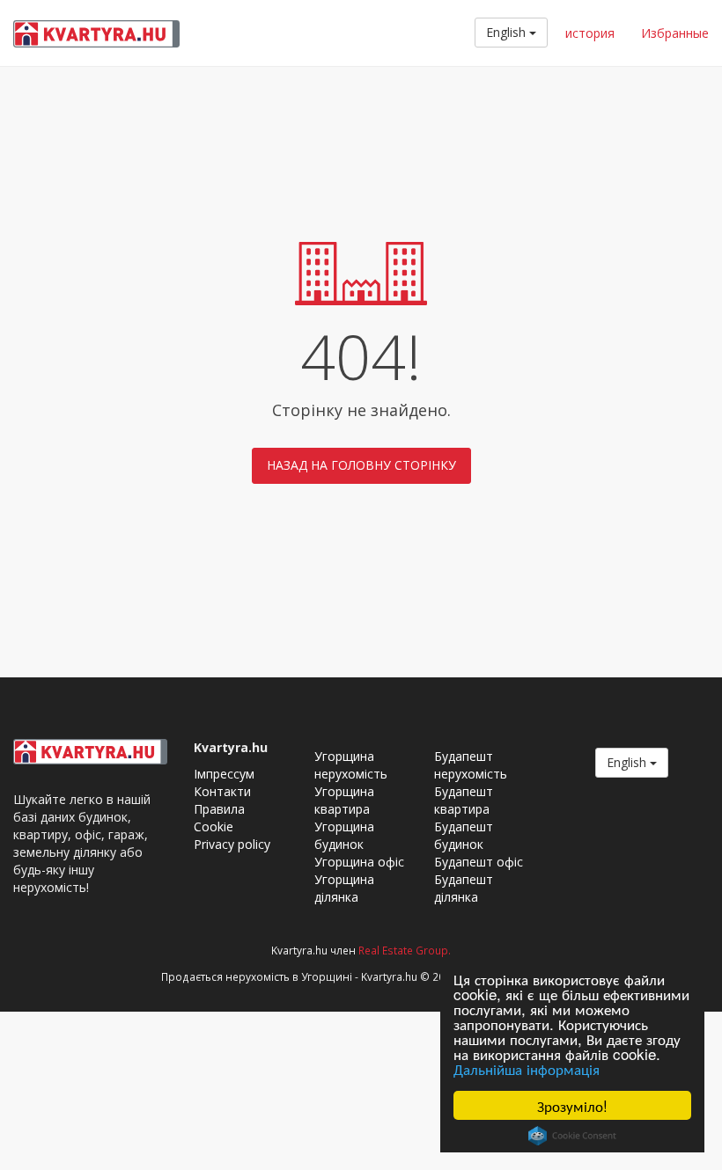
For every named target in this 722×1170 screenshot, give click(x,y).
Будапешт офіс (478, 861)
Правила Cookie (219, 818)
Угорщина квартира (344, 800)
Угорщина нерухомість (350, 765)
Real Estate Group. (404, 950)
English (507, 32)
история (590, 33)
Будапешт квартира (463, 800)
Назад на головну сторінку (361, 465)
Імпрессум (224, 773)
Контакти (222, 791)
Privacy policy (232, 844)
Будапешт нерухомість (470, 765)
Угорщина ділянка (344, 888)
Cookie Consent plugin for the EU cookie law (572, 1135)
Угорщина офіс (359, 861)
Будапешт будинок (463, 835)
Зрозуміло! (572, 1105)
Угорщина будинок (344, 835)
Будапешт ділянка (463, 888)
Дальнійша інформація (526, 1068)
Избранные (675, 33)
